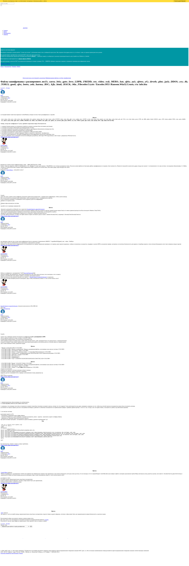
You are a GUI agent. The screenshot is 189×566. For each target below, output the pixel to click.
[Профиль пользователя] (3, 94)
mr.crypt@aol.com (28, 273)
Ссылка (46, 519)
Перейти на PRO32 (5, 63)
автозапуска (7, 308)
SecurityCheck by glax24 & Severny (9, 306)
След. (8, 88)
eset (4, 307)
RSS (2, 89)
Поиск (5, 31)
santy (2, 95)
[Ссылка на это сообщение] (12, 113)
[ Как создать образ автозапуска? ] (10, 137)
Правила (6, 34)
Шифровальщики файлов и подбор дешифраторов (58, 78)
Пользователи (7, 33)
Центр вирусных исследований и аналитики (34, 78)
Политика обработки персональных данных (12, 553)
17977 (8, 98)
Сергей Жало (4, 145)
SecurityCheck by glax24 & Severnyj (36, 209)
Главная (6, 30)
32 (7, 148)
